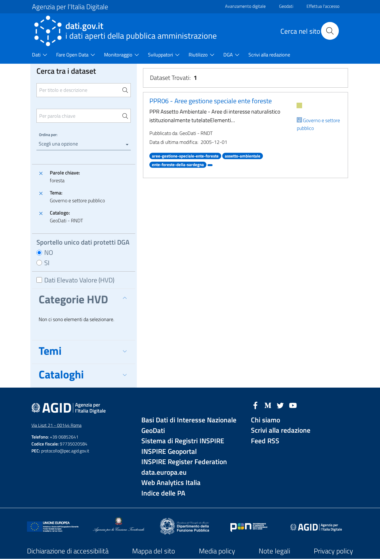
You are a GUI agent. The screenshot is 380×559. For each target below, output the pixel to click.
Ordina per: (48, 134)
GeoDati (153, 430)
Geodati (286, 6)
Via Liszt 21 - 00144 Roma (56, 425)
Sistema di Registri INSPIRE (182, 441)
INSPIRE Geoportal (169, 451)
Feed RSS (265, 441)
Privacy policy (333, 551)
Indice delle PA (163, 493)
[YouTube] (292, 405)
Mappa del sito (153, 551)
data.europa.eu (164, 472)
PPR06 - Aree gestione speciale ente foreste (210, 101)
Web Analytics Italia (171, 482)
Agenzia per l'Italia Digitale (70, 6)
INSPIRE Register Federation (184, 462)
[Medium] (267, 405)
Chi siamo (265, 420)
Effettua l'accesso (323, 6)
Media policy (217, 551)
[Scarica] (299, 105)
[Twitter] (280, 405)
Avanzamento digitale (245, 6)
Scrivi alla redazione (280, 430)
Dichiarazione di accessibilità (67, 551)
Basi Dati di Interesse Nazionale (188, 420)
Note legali (274, 551)
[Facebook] (255, 405)
